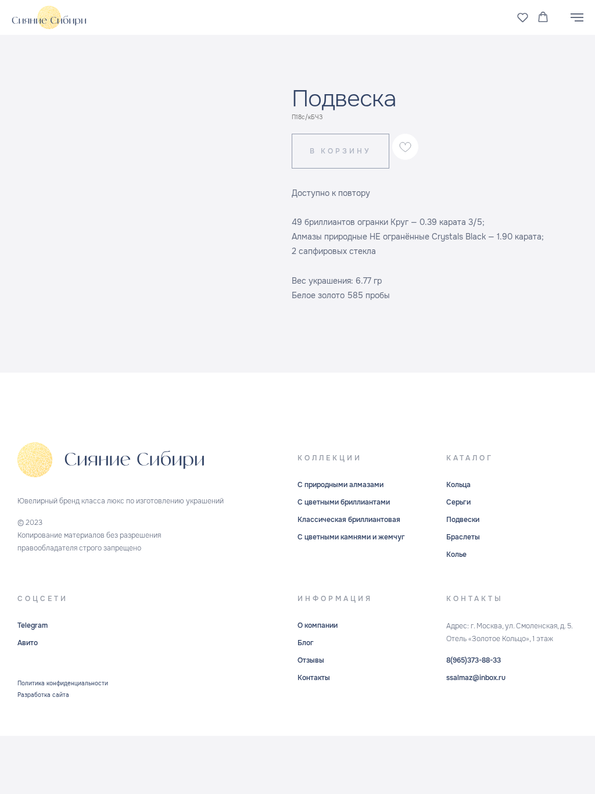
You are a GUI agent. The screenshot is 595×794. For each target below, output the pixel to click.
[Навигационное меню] (577, 17)
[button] (522, 17)
